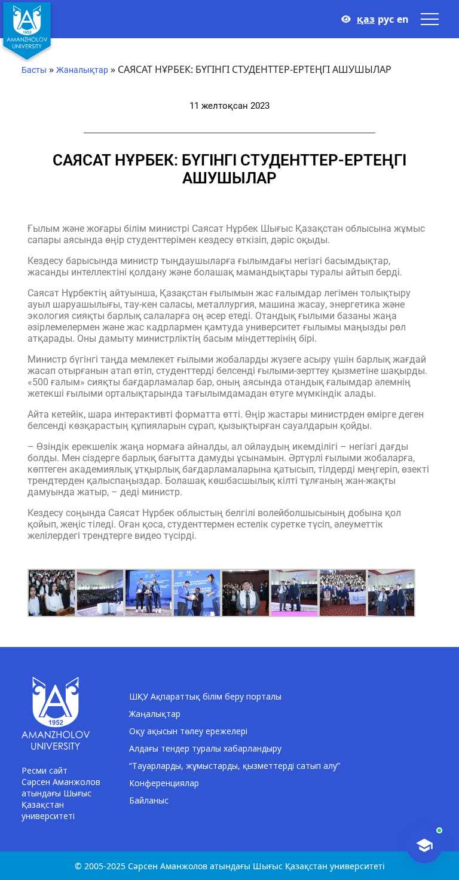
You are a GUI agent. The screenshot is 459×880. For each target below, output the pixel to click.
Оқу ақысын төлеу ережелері (188, 731)
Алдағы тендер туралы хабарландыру (205, 748)
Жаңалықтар (154, 713)
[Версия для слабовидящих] (346, 19)
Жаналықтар (82, 70)
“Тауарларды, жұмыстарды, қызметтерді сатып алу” (234, 765)
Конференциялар (164, 783)
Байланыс (149, 800)
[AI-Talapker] (424, 845)
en (403, 19)
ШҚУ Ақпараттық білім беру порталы (205, 696)
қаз (366, 19)
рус (386, 19)
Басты (34, 70)
